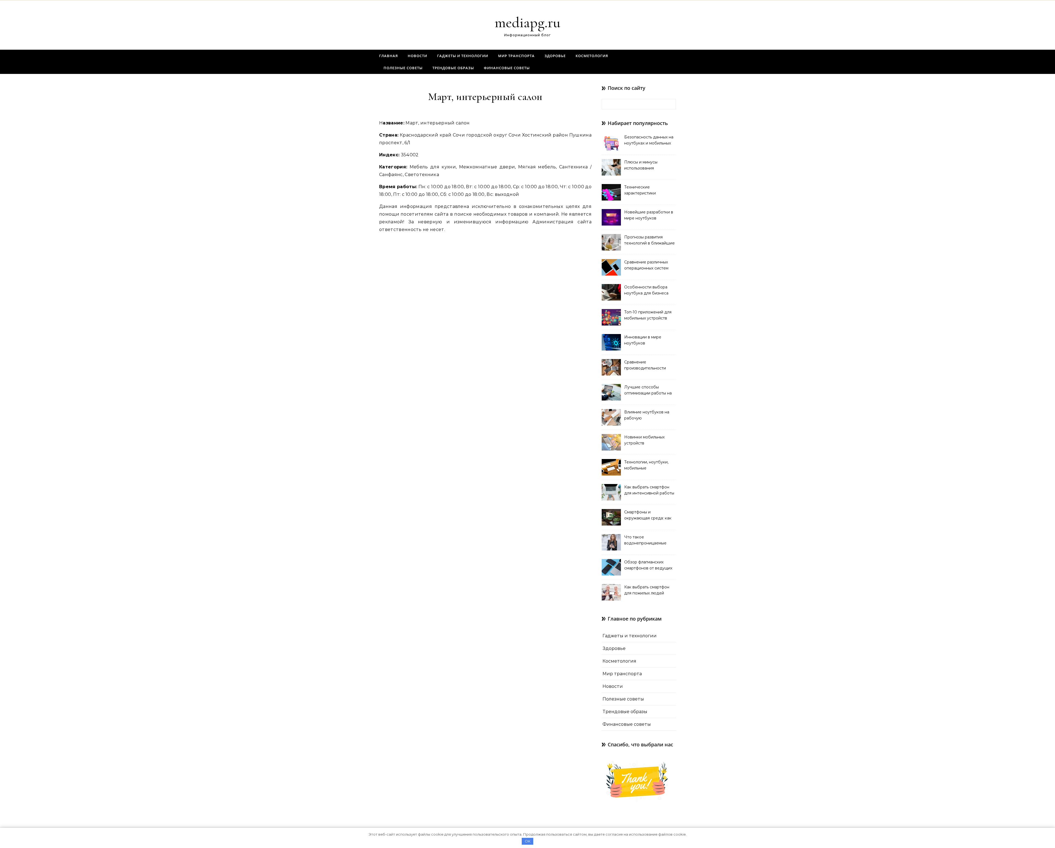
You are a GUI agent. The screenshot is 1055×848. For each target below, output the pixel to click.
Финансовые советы (507, 67)
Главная (388, 55)
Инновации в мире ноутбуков (642, 340)
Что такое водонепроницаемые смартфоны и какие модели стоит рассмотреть (645, 541)
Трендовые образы (453, 67)
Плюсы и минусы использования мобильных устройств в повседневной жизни (647, 166)
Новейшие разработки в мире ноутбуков (648, 215)
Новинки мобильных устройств (644, 440)
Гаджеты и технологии (462, 55)
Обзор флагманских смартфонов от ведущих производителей (648, 566)
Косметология (592, 55)
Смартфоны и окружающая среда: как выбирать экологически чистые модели (647, 516)
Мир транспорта (516, 55)
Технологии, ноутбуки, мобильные (646, 465)
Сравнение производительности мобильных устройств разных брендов (645, 366)
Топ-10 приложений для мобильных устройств (647, 315)
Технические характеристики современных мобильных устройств (649, 191)
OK (528, 841)
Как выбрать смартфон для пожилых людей (646, 590)
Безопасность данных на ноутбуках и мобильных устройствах (648, 141)
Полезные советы (403, 67)
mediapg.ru (527, 22)
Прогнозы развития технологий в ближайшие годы (649, 241)
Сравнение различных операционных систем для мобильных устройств (646, 266)
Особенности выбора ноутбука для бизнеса (646, 290)
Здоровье (555, 55)
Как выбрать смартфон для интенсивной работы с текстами (649, 491)
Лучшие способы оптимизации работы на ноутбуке (648, 391)
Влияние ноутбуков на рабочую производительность (646, 416)
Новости (417, 55)
